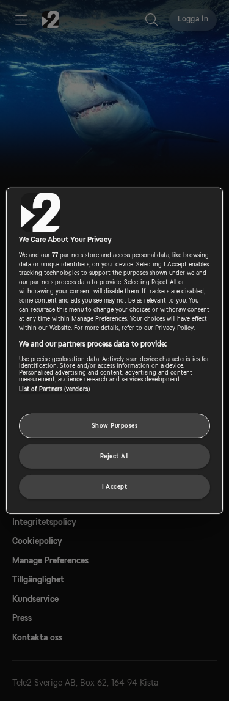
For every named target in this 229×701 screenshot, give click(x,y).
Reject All (114, 456)
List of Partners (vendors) (54, 389)
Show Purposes (114, 425)
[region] (114, 350)
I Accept (115, 486)
